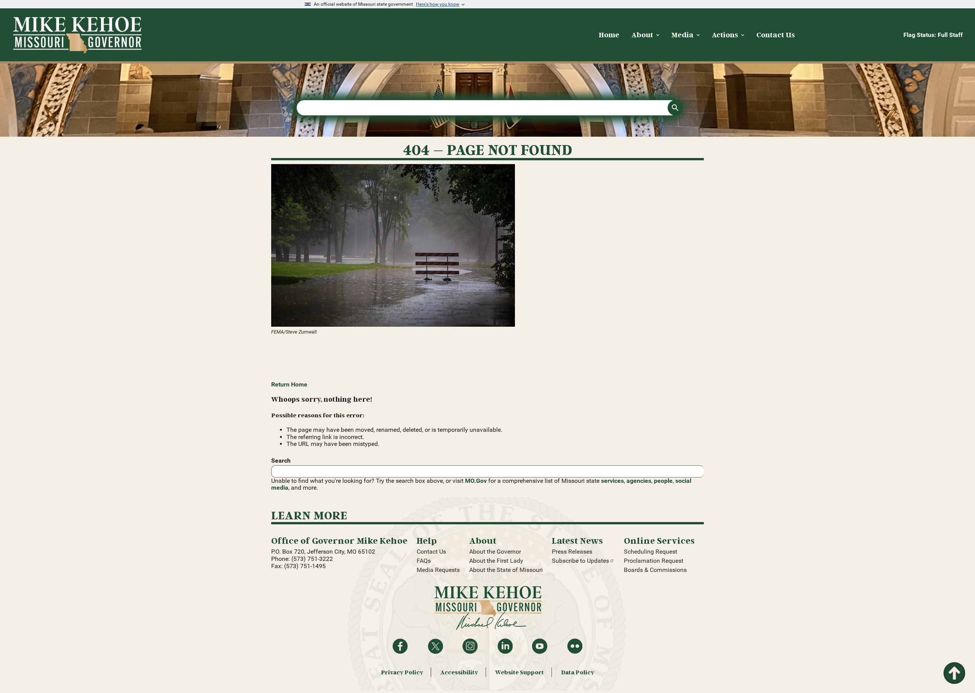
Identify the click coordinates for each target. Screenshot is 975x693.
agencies (639, 480)
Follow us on (470, 646)
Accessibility (459, 672)
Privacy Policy (402, 672)
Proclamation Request (653, 560)
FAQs (424, 560)
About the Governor (495, 551)
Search (281, 460)
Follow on (435, 646)
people (663, 480)
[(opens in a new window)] (487, 246)
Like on (400, 646)
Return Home (289, 384)
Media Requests (438, 569)
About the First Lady (496, 560)
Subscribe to (580, 560)
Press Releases (572, 551)
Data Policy (577, 672)
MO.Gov (476, 480)
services (612, 480)
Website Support (519, 672)
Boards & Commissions (655, 569)
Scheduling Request (650, 551)
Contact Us (431, 551)
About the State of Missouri (506, 569)
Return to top (953, 666)
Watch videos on (539, 646)
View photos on (574, 646)
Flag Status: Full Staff (933, 34)
